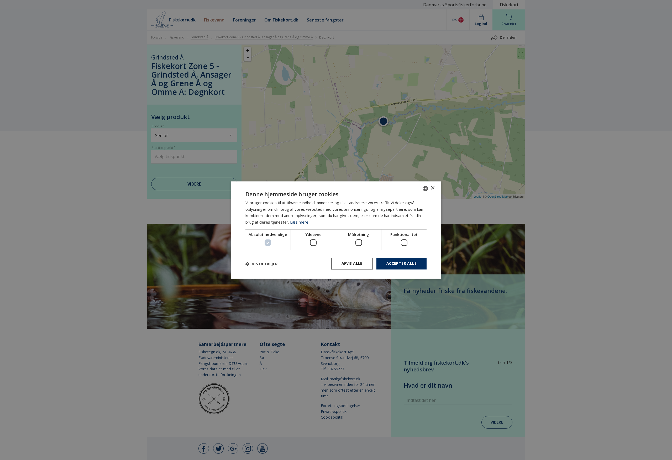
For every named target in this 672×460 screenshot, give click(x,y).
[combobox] (425, 188)
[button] (261, 264)
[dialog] (336, 230)
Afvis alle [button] (352, 263)
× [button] (432, 188)
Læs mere (299, 222)
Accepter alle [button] (401, 263)
